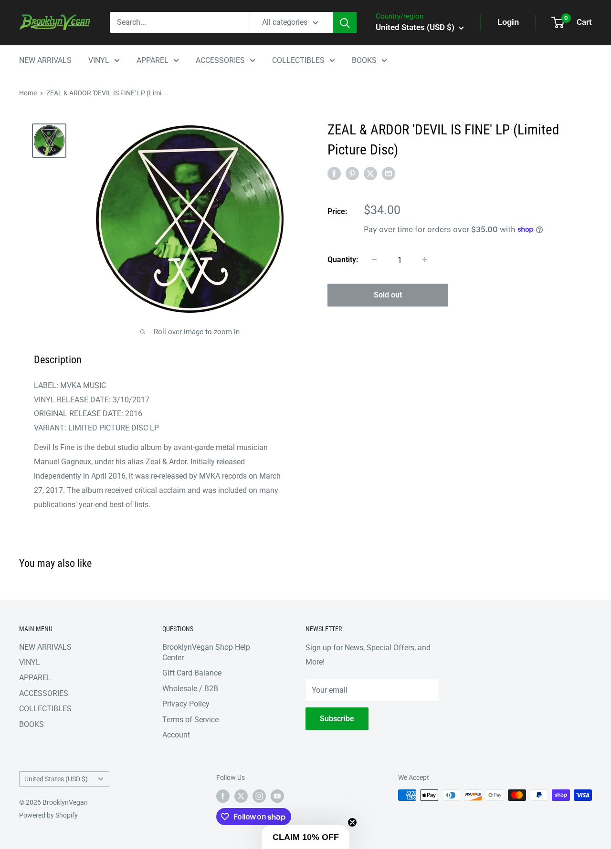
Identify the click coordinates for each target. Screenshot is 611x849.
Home (28, 93)
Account (176, 734)
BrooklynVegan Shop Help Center (206, 652)
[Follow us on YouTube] (277, 796)
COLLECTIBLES (298, 60)
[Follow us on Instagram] (259, 796)
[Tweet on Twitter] (370, 173)
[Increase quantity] (425, 259)
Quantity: (342, 259)
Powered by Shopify (48, 815)
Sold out (388, 294)
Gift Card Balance (191, 672)
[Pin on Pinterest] (352, 173)
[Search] (345, 22)
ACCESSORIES (220, 60)
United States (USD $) (56, 779)
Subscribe (337, 718)
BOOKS (364, 60)
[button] (305, 837)
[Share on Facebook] (334, 173)
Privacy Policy (186, 703)
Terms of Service (190, 719)
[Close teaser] (352, 822)
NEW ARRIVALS (45, 60)
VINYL (98, 60)
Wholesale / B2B (190, 688)
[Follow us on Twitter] (241, 796)
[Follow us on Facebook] (223, 796)
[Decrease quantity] (374, 259)
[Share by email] (388, 173)
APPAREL (153, 60)
